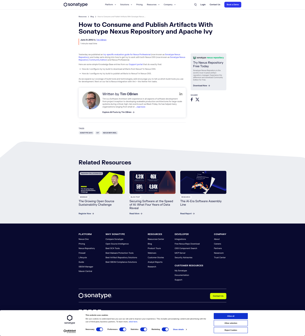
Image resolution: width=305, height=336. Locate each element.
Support (178, 280)
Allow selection (230, 323)
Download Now (200, 85)
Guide (81, 262)
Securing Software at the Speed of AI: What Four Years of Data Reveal (151, 204)
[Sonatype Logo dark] (76, 6)
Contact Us (218, 296)
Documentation (182, 275)
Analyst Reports (155, 262)
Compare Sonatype (114, 239)
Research (152, 267)
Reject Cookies (231, 330)
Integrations (180, 239)
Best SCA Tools (113, 248)
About (217, 239)
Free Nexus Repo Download (187, 244)
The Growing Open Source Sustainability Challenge (96, 203)
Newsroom (219, 253)
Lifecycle (83, 257)
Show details (178, 329)
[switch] (122, 329)
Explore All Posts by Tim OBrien (117, 112)
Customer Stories (156, 257)
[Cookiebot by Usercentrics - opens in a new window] (69, 331)
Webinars (152, 253)
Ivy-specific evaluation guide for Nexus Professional (127, 54)
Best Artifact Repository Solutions (121, 257)
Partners (218, 248)
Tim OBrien (101, 40)
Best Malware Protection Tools (119, 253)
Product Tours (154, 248)
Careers (217, 244)
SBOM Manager (86, 267)
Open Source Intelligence (117, 244)
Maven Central (85, 271)
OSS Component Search (186, 248)
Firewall (82, 253)
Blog (92, 17)
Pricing (139, 5)
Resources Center (156, 239)
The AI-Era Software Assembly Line (201, 203)
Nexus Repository (87, 248)
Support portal (136, 64)
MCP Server (180, 253)
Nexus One (84, 239)
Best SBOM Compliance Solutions (121, 262)
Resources (83, 17)
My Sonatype (181, 271)
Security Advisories (183, 257)
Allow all (230, 316)
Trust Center (220, 257)
